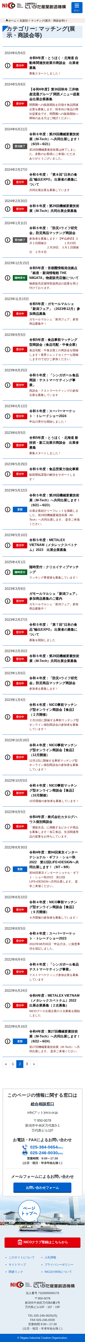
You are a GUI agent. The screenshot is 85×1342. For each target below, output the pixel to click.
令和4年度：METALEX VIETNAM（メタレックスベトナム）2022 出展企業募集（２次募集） (54, 1000)
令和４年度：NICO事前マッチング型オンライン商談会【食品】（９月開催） (53, 907)
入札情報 (50, 1257)
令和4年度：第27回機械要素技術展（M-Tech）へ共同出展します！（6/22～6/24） (54, 1036)
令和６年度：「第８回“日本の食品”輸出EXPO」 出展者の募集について (53, 179)
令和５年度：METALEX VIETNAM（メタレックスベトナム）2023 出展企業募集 (53, 545)
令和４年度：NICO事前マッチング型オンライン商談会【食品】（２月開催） (53, 709)
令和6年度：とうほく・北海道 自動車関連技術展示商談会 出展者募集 (54, 62)
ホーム (12, 20)
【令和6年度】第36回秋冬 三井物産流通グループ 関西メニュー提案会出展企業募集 (54, 94)
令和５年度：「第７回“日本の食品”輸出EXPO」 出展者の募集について (53, 629)
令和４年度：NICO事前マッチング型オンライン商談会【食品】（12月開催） (53, 750)
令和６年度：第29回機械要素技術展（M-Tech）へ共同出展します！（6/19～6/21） (54, 139)
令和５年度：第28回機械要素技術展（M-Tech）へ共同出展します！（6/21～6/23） (54, 500)
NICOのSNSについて (58, 1271)
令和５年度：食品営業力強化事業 (54, 469)
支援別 (24, 20)
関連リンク (16, 1271)
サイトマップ (17, 1264)
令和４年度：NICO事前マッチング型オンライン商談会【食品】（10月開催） (53, 790)
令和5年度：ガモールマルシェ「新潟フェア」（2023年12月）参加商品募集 (54, 308)
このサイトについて (22, 1257)
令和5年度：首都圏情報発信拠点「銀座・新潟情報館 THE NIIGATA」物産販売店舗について (54, 273)
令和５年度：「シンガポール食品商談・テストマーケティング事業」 (54, 380)
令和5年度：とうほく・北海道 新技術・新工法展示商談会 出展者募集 (54, 442)
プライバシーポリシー (59, 1264)
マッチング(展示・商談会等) (48, 20)
